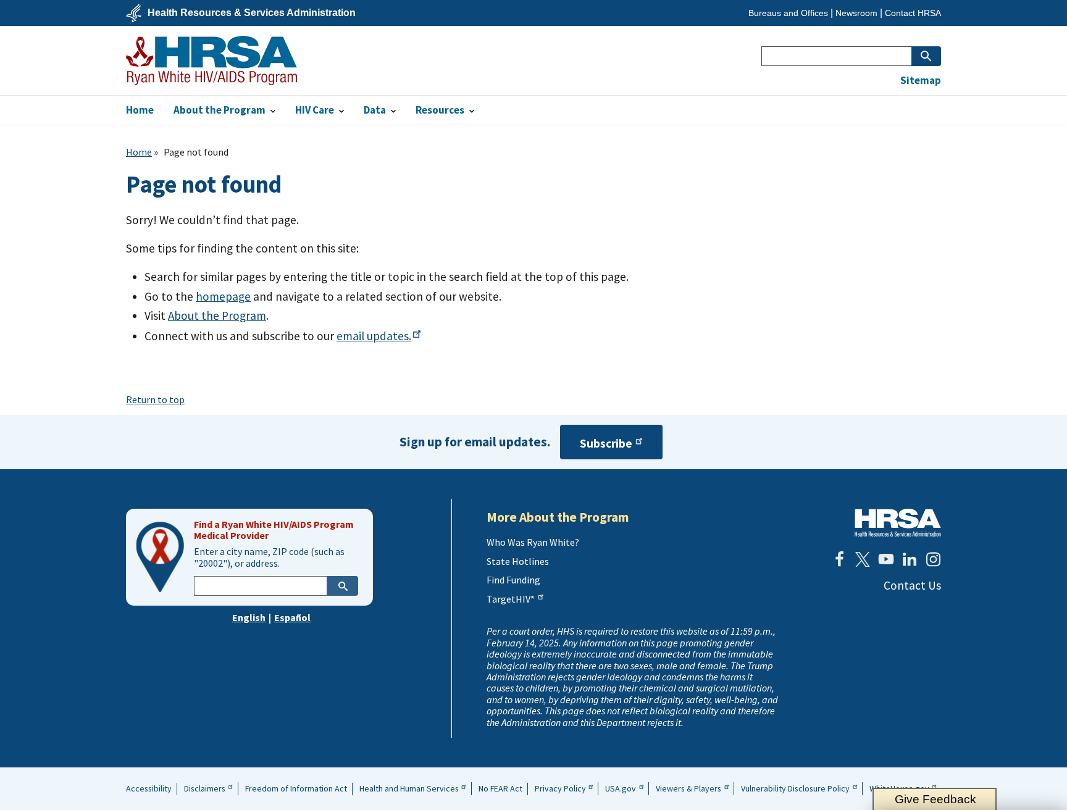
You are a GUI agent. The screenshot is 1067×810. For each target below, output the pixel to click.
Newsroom (856, 13)
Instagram (933, 559)
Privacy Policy (560, 788)
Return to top (155, 399)
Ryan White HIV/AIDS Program (211, 60)
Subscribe (606, 443)
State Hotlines (518, 561)
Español (292, 617)
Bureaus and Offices (788, 13)
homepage (223, 296)
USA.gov (620, 788)
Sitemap (920, 80)
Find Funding (513, 580)
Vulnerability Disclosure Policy (795, 788)
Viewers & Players (688, 788)
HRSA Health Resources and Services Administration (898, 523)
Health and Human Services (409, 788)
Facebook (839, 559)
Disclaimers (204, 788)
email (374, 335)
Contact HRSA (913, 13)
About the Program (217, 315)
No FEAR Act (500, 788)
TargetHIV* (511, 599)
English (249, 617)
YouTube (886, 559)
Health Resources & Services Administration (252, 13)
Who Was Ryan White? (533, 542)
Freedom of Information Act (296, 788)
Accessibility (149, 788)
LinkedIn (910, 559)
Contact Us (912, 585)
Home (139, 152)
